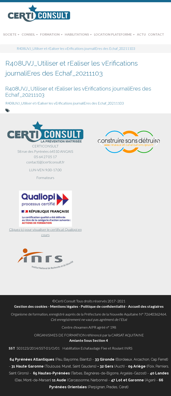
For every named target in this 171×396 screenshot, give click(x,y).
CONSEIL (29, 34)
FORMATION (50, 34)
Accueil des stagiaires (146, 306)
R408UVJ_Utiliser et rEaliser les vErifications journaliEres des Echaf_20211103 (78, 91)
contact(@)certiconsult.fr (45, 162)
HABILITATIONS (77, 34)
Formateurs (45, 177)
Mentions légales (64, 306)
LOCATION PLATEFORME (113, 34)
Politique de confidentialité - (104, 306)
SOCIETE (10, 34)
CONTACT (156, 34)
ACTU (141, 34)
